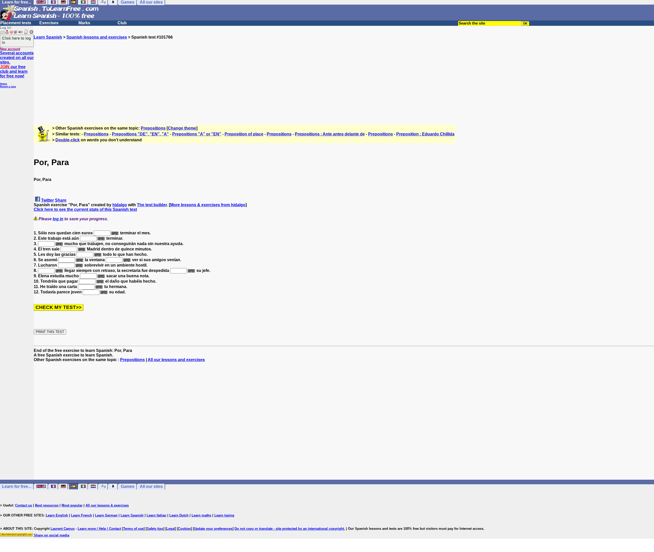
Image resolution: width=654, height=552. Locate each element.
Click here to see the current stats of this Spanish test (85, 209)
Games (127, 486)
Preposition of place (244, 134)
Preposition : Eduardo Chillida (425, 134)
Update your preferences (213, 529)
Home (3, 83)
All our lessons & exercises (107, 505)
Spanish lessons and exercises (96, 37)
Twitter (47, 200)
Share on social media (51, 535)
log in (58, 219)
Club (122, 23)
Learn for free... (16, 486)
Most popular (72, 505)
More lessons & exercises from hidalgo (208, 205)
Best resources (47, 505)
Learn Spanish (48, 37)
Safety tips (155, 529)
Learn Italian (156, 515)
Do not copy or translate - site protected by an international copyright (289, 529)
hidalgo (119, 205)
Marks (84, 23)
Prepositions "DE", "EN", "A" (140, 134)
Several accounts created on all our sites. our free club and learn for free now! (17, 64)
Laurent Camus (63, 529)
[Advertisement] (344, 75)
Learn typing (224, 515)
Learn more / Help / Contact (99, 529)
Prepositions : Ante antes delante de (330, 134)
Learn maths (201, 515)
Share (60, 200)
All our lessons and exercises (176, 360)
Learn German (106, 515)
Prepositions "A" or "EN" (196, 134)
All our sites (151, 486)
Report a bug (8, 86)
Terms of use (133, 529)
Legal (170, 529)
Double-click (67, 140)
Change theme (182, 128)
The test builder (152, 205)
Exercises (49, 23)
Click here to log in (16, 40)
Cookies (184, 529)
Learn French (81, 515)
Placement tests (15, 23)
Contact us (23, 505)
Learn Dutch (179, 515)
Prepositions (153, 128)
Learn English (57, 515)
